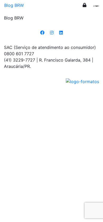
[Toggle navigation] (95, 7)
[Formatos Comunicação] (82, 81)
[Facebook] (42, 32)
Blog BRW (14, 5)
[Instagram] (52, 32)
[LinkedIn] (61, 32)
